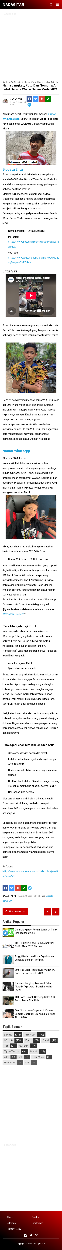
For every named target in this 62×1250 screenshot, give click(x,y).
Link (27, 1062)
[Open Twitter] (31, 1235)
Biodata (49, 896)
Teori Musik (38, 1057)
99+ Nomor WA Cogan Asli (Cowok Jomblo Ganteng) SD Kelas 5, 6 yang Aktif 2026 (35, 1014)
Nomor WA (7, 901)
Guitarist (23, 1046)
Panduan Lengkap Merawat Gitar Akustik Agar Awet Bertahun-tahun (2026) (34, 986)
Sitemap (11, 1223)
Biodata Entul (13, 169)
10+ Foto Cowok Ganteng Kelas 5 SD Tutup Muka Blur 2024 (35, 999)
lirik (20, 1057)
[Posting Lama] (47, 911)
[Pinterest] (42, 99)
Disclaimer (37, 1223)
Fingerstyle (9, 1062)
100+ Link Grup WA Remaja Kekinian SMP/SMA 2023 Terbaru (34, 944)
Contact (36, 1217)
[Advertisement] (31, 46)
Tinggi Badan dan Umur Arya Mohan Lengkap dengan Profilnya (34, 958)
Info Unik (8, 1040)
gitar (6, 1057)
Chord (46, 1040)
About (10, 1217)
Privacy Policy (14, 1229)
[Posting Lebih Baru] (55, 911)
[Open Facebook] (26, 1235)
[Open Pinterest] (36, 1235)
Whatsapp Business (13, 614)
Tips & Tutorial (11, 1051)
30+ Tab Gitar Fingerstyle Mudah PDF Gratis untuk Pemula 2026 (36, 971)
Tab (6, 1046)
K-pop (28, 1040)
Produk (34, 1051)
